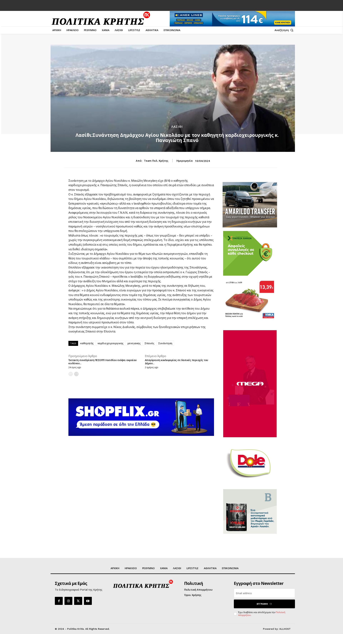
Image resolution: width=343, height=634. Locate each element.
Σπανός (149, 343)
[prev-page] (70, 374)
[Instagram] (68, 601)
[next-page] (76, 374)
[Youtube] (88, 601)
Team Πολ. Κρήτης (156, 160)
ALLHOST (285, 628)
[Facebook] (59, 601)
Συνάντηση (165, 343)
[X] (78, 601)
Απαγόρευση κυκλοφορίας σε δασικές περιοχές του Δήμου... (176, 361)
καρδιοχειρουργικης (111, 343)
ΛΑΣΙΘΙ (177, 126)
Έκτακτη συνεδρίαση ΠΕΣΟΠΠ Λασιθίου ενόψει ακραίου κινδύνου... (102, 361)
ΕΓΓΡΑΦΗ (262, 603)
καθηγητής (87, 343)
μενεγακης (134, 343)
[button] (285, 30)
